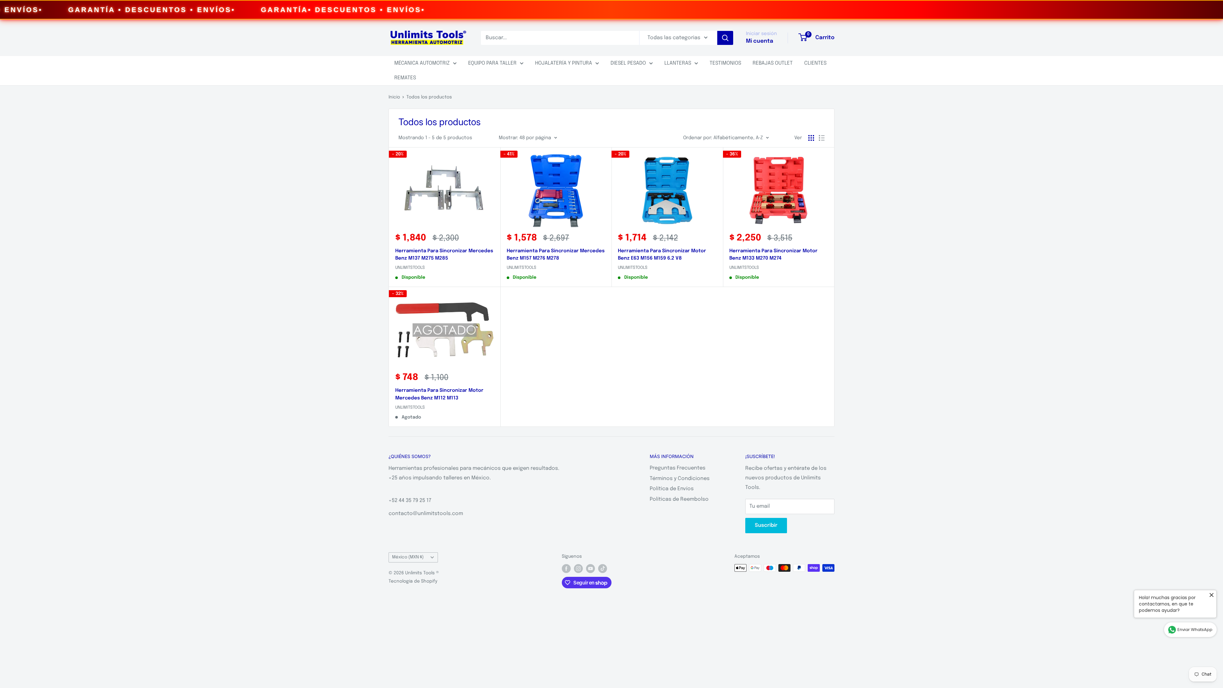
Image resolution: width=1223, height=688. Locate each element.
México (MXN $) (408, 557)
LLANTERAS (677, 63)
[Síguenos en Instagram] (578, 568)
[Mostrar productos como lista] (822, 138)
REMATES (405, 78)
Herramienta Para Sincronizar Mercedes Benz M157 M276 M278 (555, 254)
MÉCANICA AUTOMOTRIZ (422, 63)
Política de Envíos (672, 488)
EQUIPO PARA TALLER (492, 63)
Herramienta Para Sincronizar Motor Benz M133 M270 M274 (773, 254)
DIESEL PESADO (628, 63)
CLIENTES (815, 63)
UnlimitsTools (410, 268)
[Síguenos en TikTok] (602, 568)
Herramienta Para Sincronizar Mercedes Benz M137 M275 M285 (444, 254)
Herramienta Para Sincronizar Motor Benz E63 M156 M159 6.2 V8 (662, 254)
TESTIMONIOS (725, 63)
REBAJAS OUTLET (773, 63)
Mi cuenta (759, 41)
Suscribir (766, 525)
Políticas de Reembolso (679, 499)
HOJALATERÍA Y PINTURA (563, 63)
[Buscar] (725, 38)
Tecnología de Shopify (413, 581)
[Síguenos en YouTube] (590, 568)
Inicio (394, 97)
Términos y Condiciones (680, 478)
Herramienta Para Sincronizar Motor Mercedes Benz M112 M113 (439, 394)
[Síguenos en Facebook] (566, 568)
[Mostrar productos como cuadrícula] (811, 138)
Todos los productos (429, 97)
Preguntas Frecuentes (677, 468)
